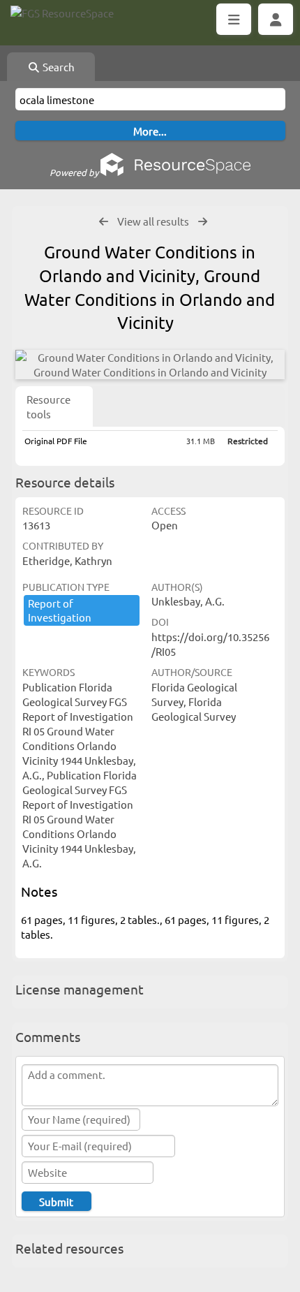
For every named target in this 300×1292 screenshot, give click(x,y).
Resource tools (48, 406)
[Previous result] (103, 221)
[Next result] (202, 221)
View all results (153, 221)
